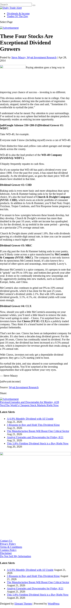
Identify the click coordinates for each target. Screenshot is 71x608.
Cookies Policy (8, 550)
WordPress (53, 603)
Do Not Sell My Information (15, 556)
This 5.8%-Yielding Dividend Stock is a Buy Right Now (38, 443)
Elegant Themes (23, 603)
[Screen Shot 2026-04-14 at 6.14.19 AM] (35, 454)
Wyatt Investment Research (24, 387)
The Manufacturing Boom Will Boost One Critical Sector (38, 431)
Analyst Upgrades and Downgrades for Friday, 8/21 (35, 437)
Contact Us (6, 540)
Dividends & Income (18, 13)
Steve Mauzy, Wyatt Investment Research (34, 57)
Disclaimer (6, 553)
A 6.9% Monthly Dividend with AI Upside (30, 418)
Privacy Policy (8, 543)
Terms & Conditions (11, 546)
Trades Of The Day (17, 16)
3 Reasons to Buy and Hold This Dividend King (33, 424)
